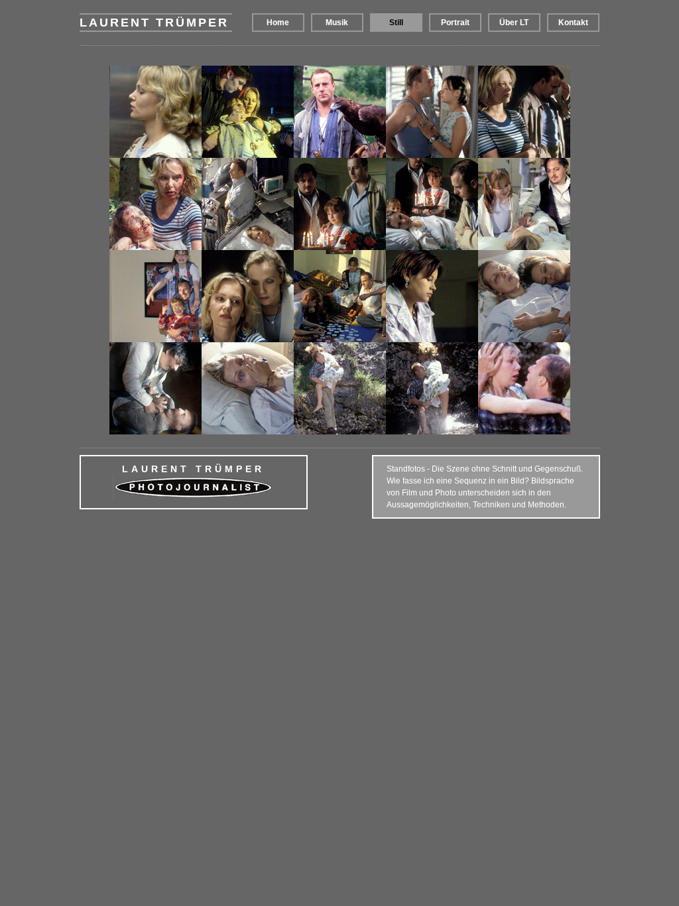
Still (396, 22)
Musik (337, 22)
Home (278, 22)
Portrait (455, 22)
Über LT (513, 22)
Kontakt (573, 22)
